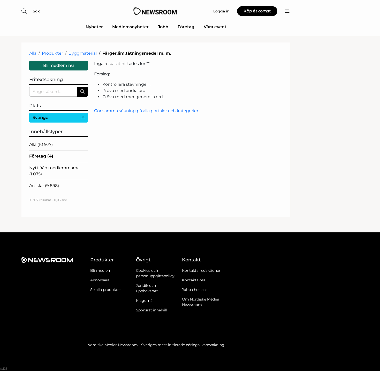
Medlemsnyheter (130, 26)
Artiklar (44, 185)
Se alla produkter (105, 289)
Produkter (52, 53)
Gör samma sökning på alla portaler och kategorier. (146, 110)
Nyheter (94, 26)
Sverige (40, 117)
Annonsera (99, 280)
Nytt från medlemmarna (54, 170)
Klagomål (145, 300)
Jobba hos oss (194, 289)
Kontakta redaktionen (201, 270)
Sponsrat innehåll (151, 310)
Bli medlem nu (58, 65)
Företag (186, 26)
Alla (32, 53)
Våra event (215, 26)
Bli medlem (100, 270)
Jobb (163, 26)
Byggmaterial (83, 53)
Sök (36, 11)
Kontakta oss (194, 280)
